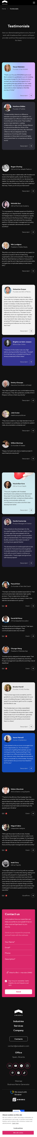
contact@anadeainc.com (18, 1046)
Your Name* (10, 942)
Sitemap (18, 1081)
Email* (7, 947)
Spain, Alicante (18, 1057)
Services (18, 1026)
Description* (10, 959)
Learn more (15, 1123)
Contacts (19, 1039)
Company (18, 1030)
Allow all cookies (18, 1132)
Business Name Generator (18, 1084)
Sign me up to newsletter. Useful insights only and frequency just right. (18, 983)
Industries (18, 1021)
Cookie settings (18, 1128)
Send (18, 992)
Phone (7, 953)
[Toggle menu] (34, 3)
